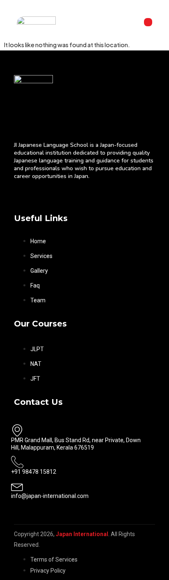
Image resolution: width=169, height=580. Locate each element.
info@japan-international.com (50, 496)
